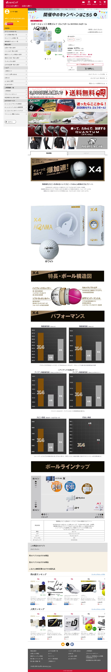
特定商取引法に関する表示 (12, 97)
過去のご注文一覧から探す (12, 58)
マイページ (51, 656)
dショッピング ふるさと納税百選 (14, 107)
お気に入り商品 (34, 653)
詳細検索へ (7, 28)
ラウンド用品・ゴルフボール (68, 9)
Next (103, 586)
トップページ (32, 9)
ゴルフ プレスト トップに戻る (96, 74)
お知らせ (7, 77)
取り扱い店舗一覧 (35, 661)
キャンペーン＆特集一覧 (11, 38)
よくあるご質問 (9, 81)
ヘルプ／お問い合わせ (11, 74)
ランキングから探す (10, 61)
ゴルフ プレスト (34, 549)
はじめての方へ (9, 84)
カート (50, 653)
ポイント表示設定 (53, 658)
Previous (31, 586)
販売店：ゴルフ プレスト (95, 29)
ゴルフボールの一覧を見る (97, 78)
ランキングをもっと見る (98, 574)
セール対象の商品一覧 (11, 34)
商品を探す (33, 651)
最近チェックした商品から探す (13, 54)
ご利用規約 (8, 90)
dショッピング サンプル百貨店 (13, 104)
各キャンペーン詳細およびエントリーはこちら (80, 56)
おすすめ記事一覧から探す (12, 64)
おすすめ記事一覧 (53, 651)
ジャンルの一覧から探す (11, 51)
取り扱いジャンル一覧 (36, 658)
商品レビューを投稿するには (97, 83)
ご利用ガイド (8, 71)
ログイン (10, 122)
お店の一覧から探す (10, 47)
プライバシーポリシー (11, 94)
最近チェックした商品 (36, 656)
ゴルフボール (81, 9)
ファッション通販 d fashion (12, 114)
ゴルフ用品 (56, 9)
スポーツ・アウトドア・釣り (44, 9)
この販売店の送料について (95, 32)
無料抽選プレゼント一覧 (11, 41)
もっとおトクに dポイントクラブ (14, 110)
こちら (49, 666)
